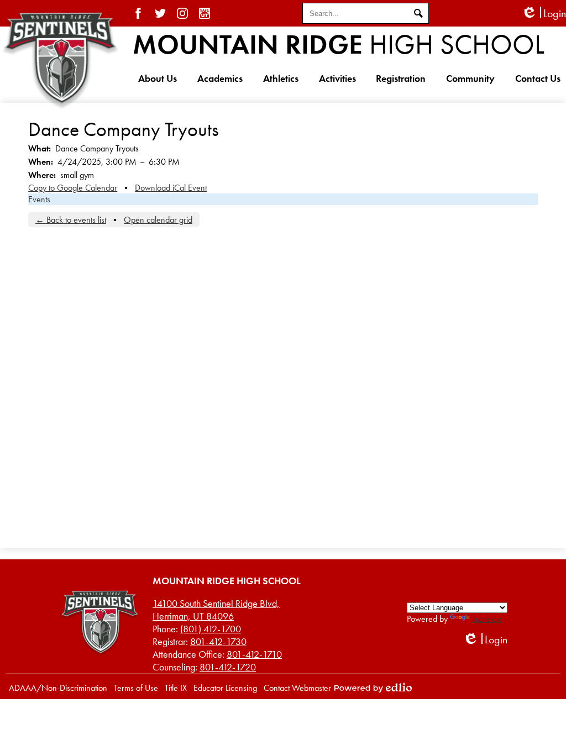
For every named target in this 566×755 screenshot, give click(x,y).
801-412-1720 (228, 666)
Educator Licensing (225, 688)
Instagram (182, 13)
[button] (157, 78)
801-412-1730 (218, 641)
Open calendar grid (158, 220)
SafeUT (204, 13)
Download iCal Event (171, 187)
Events (39, 199)
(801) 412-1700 (210, 628)
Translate (487, 619)
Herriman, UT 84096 (216, 609)
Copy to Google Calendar (72, 187)
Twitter (160, 13)
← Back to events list (70, 220)
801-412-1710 (254, 654)
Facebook (138, 13)
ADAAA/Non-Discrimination (58, 688)
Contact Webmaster (297, 688)
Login (543, 13)
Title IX (176, 688)
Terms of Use (136, 688)
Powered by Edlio (373, 687)
